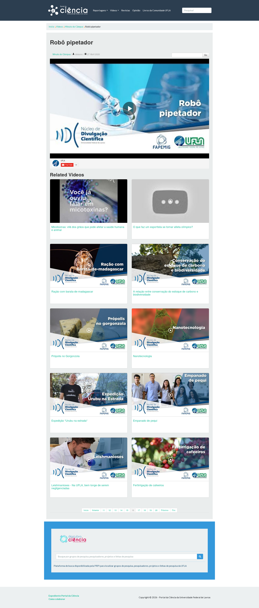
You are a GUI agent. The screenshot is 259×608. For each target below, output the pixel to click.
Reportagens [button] (99, 10)
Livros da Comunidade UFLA (157, 10)
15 (127, 510)
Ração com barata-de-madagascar (72, 291)
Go (205, 54)
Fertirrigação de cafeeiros (148, 485)
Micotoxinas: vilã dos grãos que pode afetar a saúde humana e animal (87, 228)
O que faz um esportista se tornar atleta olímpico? (163, 227)
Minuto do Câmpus (62, 54)
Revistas (125, 10)
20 (156, 510)
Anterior (95, 510)
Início (86, 510)
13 (115, 510)
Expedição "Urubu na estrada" (69, 420)
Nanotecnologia (142, 356)
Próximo (164, 510)
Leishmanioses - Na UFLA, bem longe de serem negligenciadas (80, 486)
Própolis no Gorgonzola (65, 356)
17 (139, 510)
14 (121, 510)
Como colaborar (57, 599)
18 (145, 510)
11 (104, 510)
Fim (173, 510)
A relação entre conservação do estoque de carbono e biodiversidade (165, 293)
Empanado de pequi (145, 420)
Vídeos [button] (113, 10)
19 (150, 510)
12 (110, 510)
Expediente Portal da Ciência (64, 595)
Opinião (136, 10)
